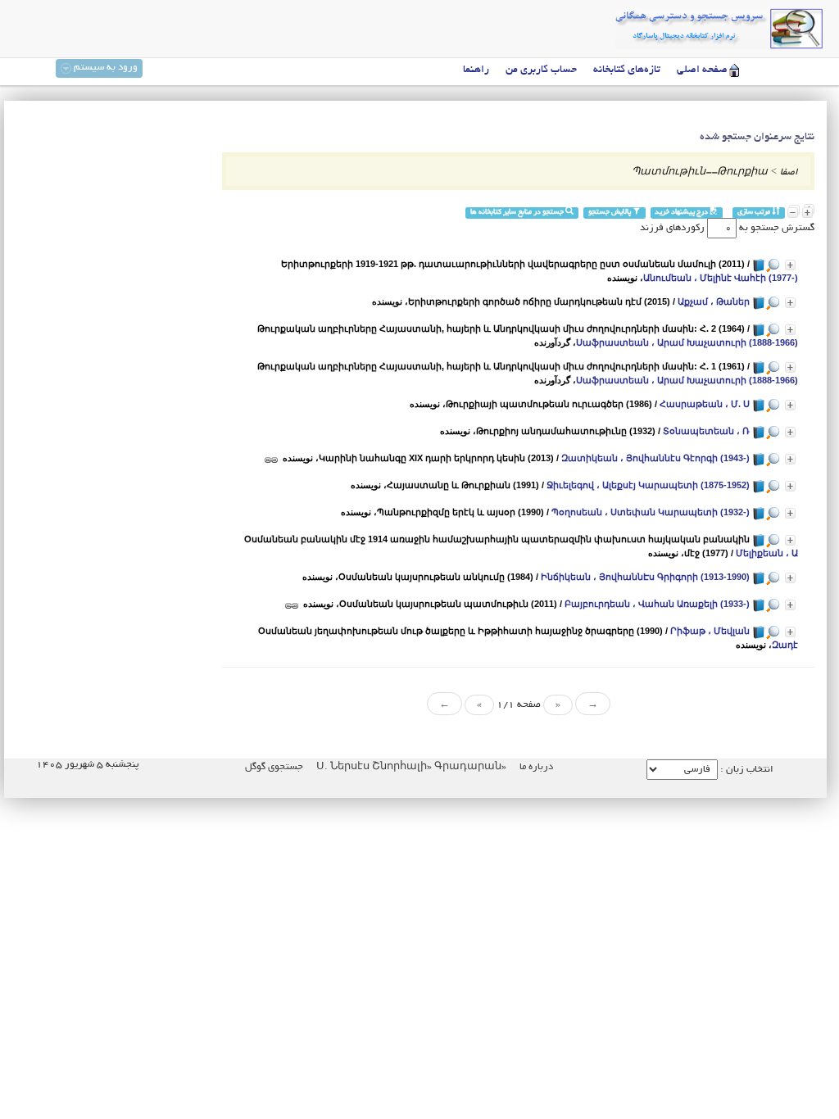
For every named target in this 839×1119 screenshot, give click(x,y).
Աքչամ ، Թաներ (714, 301)
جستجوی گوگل (274, 767)
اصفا (789, 172)
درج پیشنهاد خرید (682, 212)
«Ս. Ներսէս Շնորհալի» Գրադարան (410, 767)
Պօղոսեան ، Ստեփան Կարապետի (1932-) (650, 512)
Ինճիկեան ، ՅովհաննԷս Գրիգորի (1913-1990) (645, 577)
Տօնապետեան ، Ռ (706, 431)
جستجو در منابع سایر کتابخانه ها (517, 212)
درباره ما (536, 767)
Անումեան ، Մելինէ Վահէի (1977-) (720, 278)
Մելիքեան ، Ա (767, 553)
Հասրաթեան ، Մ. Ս (705, 404)
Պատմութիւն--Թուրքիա (700, 172)
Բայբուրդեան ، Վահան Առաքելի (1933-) (657, 604)
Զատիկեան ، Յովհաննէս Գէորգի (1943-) (655, 458)
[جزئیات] (790, 265)
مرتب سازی (754, 212)
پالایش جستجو (610, 212)
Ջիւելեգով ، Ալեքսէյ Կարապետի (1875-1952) (648, 485)
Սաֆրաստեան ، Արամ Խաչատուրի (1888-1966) (687, 342)
